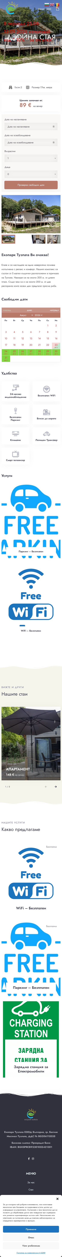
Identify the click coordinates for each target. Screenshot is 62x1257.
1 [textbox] (8, 158)
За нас (31, 1182)
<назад (7, 310)
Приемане (31, 1229)
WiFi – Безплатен (31, 630)
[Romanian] (57, 4)
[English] (52, 4)
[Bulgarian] (47, 4)
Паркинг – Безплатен (31, 551)
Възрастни (10, 151)
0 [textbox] (8, 174)
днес (29, 310)
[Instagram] (33, 1158)
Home (19, 47)
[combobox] (31, 158)
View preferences (31, 1245)
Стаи (27, 47)
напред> (54, 310)
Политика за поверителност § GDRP (31, 1252)
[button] (57, 1198)
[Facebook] (29, 1158)
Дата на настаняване (15, 119)
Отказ (31, 1237)
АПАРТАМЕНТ (18, 769)
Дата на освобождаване (17, 135)
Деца (7, 167)
